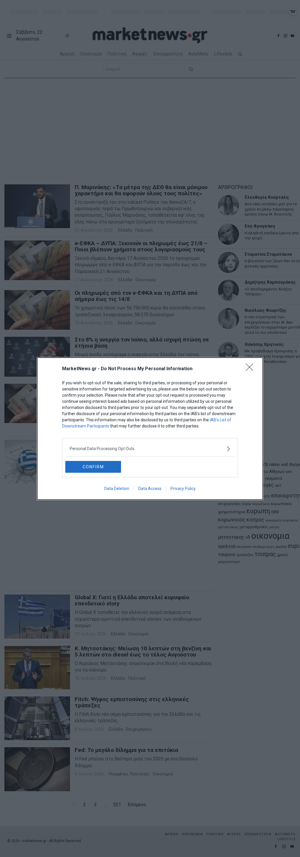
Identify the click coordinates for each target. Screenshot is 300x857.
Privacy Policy (183, 488)
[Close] (251, 369)
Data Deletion (116, 488)
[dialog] (150, 429)
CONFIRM (93, 466)
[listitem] (150, 449)
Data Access (149, 488)
